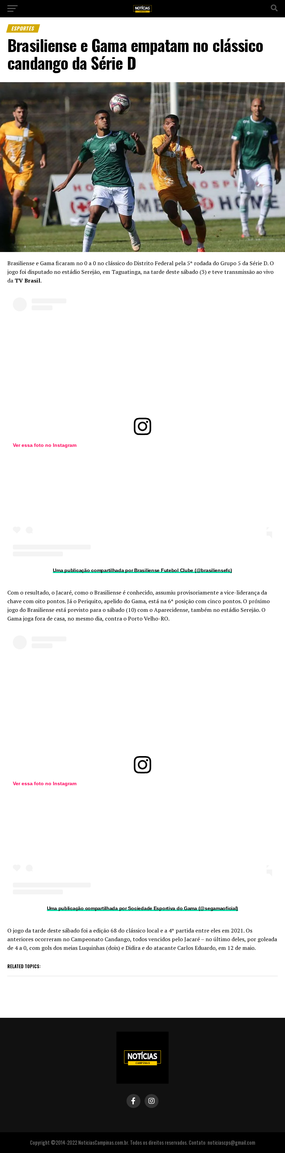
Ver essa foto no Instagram (44, 445)
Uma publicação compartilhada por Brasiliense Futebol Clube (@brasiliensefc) (142, 570)
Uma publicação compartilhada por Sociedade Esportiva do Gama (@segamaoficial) (142, 908)
